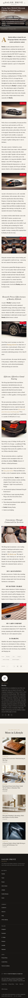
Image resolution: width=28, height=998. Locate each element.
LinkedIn (3, 945)
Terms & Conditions (6, 965)
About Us (3, 911)
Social (3, 898)
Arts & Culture (4, 886)
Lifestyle (3, 890)
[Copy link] (7, 666)
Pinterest (3, 941)
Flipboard (4, 949)
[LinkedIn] (21, 666)
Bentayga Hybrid (11, 345)
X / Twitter (4, 937)
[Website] (11, 715)
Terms (17, 984)
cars (14, 656)
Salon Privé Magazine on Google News (15, 973)
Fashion (3, 873)
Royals (3, 882)
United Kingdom (15, 659)
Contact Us (4, 907)
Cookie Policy (4, 961)
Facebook (4, 933)
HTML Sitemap (5, 919)
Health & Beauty (5, 894)
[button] (3, 3)
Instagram (4, 929)
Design (19, 656)
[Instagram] (3, 715)
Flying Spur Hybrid (8, 471)
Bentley (8, 656)
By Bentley (5, 28)
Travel (3, 877)
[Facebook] (17, 666)
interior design (6, 659)
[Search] (25, 3)
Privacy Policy (4, 957)
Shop (3, 915)
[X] (14, 666)
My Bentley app (12, 554)
